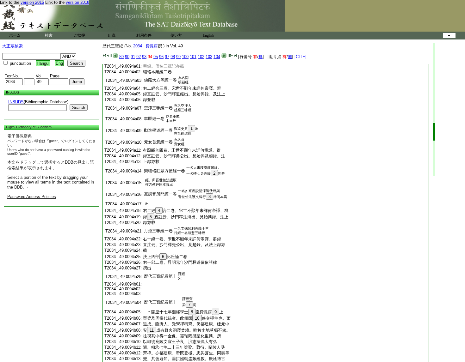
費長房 (152, 46)
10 (197, 318)
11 (152, 330)
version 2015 (32, 2)
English (208, 35)
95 (155, 56)
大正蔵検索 (12, 46)
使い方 (176, 35)
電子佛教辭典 (19, 136)
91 (133, 56)
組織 (111, 35)
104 (217, 56)
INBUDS (16, 102)
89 (121, 56)
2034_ (138, 46)
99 (178, 56)
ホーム (15, 35)
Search (78, 107)
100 (185, 56)
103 (209, 56)
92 (138, 56)
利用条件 (144, 35)
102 (201, 56)
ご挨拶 (79, 35)
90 (127, 56)
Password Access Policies (31, 196)
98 (172, 56)
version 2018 (77, 2)
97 (167, 56)
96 (161, 56)
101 (193, 56)
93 (144, 56)
